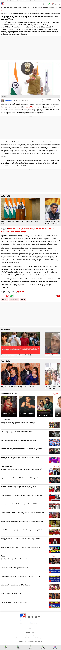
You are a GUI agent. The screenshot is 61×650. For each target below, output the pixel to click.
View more (55, 420)
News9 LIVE (33, 638)
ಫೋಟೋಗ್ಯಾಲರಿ (26, 7)
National (10, 14)
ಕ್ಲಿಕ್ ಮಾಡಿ (20, 291)
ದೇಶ (36, 7)
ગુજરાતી (21, 1)
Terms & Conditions (49, 626)
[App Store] (35, 623)
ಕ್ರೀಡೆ (32, 7)
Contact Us (9, 626)
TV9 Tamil (53, 635)
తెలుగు (11, 1)
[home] (1, 7)
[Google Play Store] (25, 622)
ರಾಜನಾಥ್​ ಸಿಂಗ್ (29, 107)
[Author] (2, 100)
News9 (2, 1)
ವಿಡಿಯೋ (23, 10)
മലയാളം (38, 1)
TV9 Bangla (32, 635)
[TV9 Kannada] (2, 3)
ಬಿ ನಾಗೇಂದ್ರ (5, 10)
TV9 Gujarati (39, 635)
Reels (3, 556)
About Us (15, 626)
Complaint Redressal (30, 629)
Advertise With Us (23, 626)
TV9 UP (27, 638)
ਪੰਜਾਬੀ (29, 1)
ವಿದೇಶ (40, 7)
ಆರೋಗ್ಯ (51, 7)
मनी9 (43, 1)
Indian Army (4, 299)
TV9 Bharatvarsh (9, 635)
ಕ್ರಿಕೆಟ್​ (19, 7)
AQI (46, 4)
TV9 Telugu (25, 635)
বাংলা (25, 1)
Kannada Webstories (9, 393)
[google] (47, 100)
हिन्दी (6, 1)
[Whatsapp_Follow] (11, 296)
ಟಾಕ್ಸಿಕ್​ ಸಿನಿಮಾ (14, 10)
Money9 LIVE (40, 638)
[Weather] (43, 4)
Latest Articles (6, 420)
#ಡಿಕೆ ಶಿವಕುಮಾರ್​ (43, 10)
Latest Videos (6, 466)
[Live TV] (52, 4)
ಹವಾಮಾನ (29, 10)
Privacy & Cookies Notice (35, 626)
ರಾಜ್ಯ (11, 7)
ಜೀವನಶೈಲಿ (45, 7)
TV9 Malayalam (20, 638)
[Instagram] (36, 617)
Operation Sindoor (14, 299)
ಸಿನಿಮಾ (15, 7)
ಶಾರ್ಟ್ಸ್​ (35, 10)
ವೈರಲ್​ (56, 7)
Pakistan (23, 299)
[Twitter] (32, 617)
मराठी (16, 1)
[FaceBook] (29, 617)
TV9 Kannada (4, 14)
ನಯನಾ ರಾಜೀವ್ (9, 100)
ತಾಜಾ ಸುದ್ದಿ (6, 7)
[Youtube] (7, 296)
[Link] (20, 209)
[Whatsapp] (48, 4)
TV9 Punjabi (46, 635)
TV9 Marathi (18, 635)
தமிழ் (33, 1)
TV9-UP (47, 1)
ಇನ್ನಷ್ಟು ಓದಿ (55, 394)
